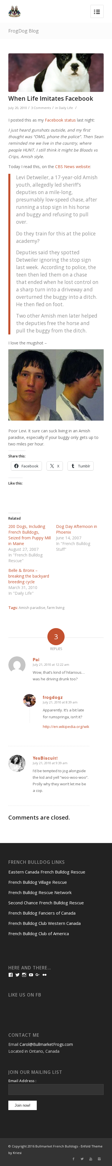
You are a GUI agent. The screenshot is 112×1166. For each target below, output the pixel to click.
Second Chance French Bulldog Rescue (46, 902)
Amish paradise (32, 607)
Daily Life (66, 108)
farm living (55, 607)
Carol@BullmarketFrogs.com (46, 1044)
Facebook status (60, 120)
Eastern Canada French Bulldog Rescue (46, 872)
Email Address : (22, 1080)
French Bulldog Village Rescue (37, 882)
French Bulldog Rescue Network (40, 892)
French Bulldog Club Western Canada (44, 923)
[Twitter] (82, 1159)
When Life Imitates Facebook (50, 98)
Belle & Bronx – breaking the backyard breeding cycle (28, 576)
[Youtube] (90, 1159)
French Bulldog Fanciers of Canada (42, 913)
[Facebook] (73, 1159)
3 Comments (41, 108)
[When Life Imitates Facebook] (56, 72)
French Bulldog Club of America (38, 933)
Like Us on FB (24, 995)
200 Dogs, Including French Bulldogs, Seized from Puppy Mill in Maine (29, 535)
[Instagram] (99, 1159)
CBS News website (72, 166)
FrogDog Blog (23, 31)
